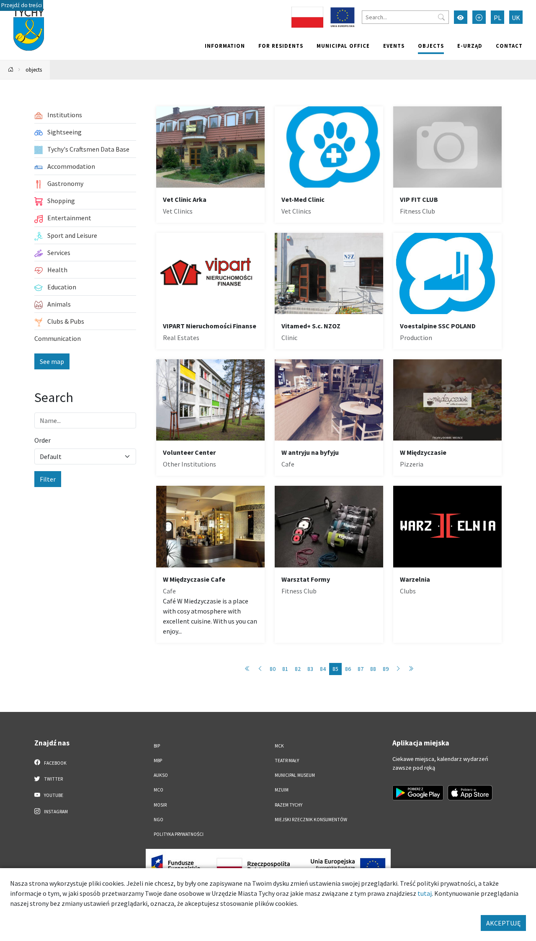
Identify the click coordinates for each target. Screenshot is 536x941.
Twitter (53, 779)
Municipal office (343, 45)
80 (273, 669)
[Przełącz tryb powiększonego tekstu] (479, 17)
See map (52, 361)
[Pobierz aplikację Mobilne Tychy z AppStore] (470, 792)
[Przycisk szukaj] (441, 17)
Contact (509, 45)
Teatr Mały (287, 760)
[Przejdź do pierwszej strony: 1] (247, 669)
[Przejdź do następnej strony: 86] (398, 669)
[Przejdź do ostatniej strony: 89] (411, 669)
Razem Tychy (288, 805)
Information (225, 45)
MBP (158, 760)
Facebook (55, 763)
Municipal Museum (295, 775)
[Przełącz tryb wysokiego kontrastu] (460, 17)
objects (431, 45)
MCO (158, 790)
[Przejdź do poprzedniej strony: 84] (260, 669)
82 (298, 669)
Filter (48, 479)
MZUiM (282, 790)
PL (497, 17)
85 (335, 669)
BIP (157, 746)
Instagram (55, 812)
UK (516, 17)
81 (285, 669)
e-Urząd (469, 45)
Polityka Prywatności (179, 834)
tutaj (424, 893)
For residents (280, 45)
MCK (279, 746)
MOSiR (160, 805)
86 (348, 669)
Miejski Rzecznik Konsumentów (311, 819)
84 (323, 669)
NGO (158, 819)
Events (394, 45)
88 (373, 669)
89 (386, 669)
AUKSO (161, 775)
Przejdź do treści (21, 5)
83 (310, 669)
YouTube (53, 795)
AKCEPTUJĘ (503, 923)
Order (42, 440)
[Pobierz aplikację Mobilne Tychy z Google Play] (417, 792)
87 (360, 669)
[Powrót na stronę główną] (10, 69)
